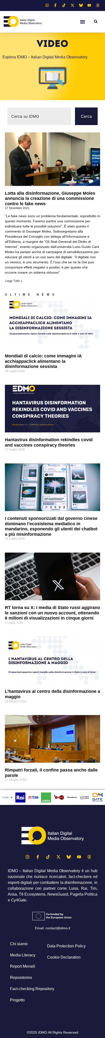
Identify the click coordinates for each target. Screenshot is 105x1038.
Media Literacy (22, 955)
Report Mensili (22, 966)
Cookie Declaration (64, 957)
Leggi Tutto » (13, 281)
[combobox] (39, 116)
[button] (83, 22)
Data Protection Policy (66, 946)
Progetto (17, 1000)
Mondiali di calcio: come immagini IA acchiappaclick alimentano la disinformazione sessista (43, 361)
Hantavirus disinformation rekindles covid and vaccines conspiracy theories (49, 442)
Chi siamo (19, 944)
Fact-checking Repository (32, 989)
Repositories (21, 977)
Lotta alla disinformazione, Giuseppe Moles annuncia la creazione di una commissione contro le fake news (50, 198)
